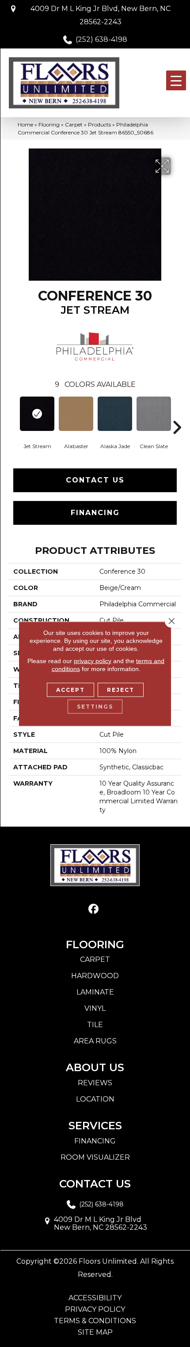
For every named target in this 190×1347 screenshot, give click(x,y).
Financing (95, 512)
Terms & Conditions (95, 1321)
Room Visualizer (95, 1157)
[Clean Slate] (153, 413)
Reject (120, 689)
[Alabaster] (76, 413)
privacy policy (92, 660)
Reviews (95, 1083)
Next (176, 414)
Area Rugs (95, 1041)
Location (95, 1099)
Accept (70, 689)
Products (99, 124)
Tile (95, 1024)
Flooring (49, 124)
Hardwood (95, 976)
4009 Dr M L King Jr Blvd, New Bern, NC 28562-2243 (100, 15)
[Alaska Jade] (114, 413)
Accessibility (95, 1298)
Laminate (95, 992)
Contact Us (95, 480)
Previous (13, 414)
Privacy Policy (95, 1309)
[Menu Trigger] (176, 80)
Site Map (95, 1332)
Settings (95, 706)
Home (25, 124)
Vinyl (95, 1008)
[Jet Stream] (37, 413)
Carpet (74, 124)
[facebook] (93, 909)
